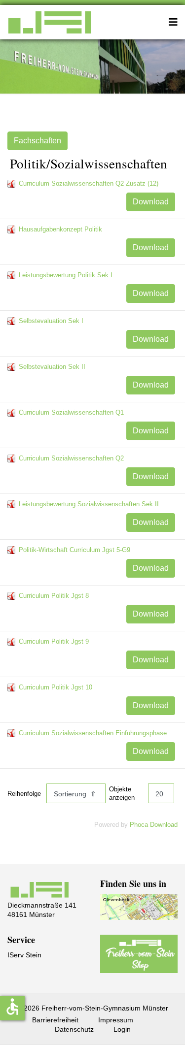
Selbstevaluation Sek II (52, 366)
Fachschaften (37, 140)
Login (122, 1029)
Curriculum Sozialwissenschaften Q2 (71, 458)
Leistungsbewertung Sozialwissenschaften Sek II (89, 504)
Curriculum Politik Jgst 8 (54, 595)
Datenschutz (74, 1029)
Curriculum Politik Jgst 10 (55, 687)
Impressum (115, 1020)
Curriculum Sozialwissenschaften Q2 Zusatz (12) (88, 183)
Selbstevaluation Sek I (51, 321)
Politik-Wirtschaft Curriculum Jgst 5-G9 (74, 550)
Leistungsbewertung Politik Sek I (65, 275)
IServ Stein (24, 955)
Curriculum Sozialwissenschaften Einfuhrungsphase (93, 733)
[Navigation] (173, 22)
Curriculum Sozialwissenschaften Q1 (71, 412)
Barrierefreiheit (55, 1020)
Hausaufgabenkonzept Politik (60, 229)
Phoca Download (154, 824)
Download (151, 201)
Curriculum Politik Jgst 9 (54, 641)
